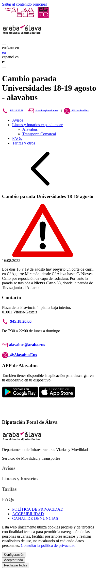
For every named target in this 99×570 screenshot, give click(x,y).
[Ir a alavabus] (27, 17)
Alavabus (30, 129)
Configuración (14, 554)
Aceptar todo (13, 560)
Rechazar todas (15, 565)
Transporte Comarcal (39, 134)
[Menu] (4, 44)
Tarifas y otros (23, 143)
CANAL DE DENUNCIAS (35, 518)
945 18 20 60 (16, 110)
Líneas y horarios (37, 125)
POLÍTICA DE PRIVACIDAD (37, 509)
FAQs (17, 138)
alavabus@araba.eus (46, 110)
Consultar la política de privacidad (48, 545)
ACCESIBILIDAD (28, 514)
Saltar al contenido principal (24, 4)
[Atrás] (40, 186)
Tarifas (9, 489)
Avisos (17, 120)
